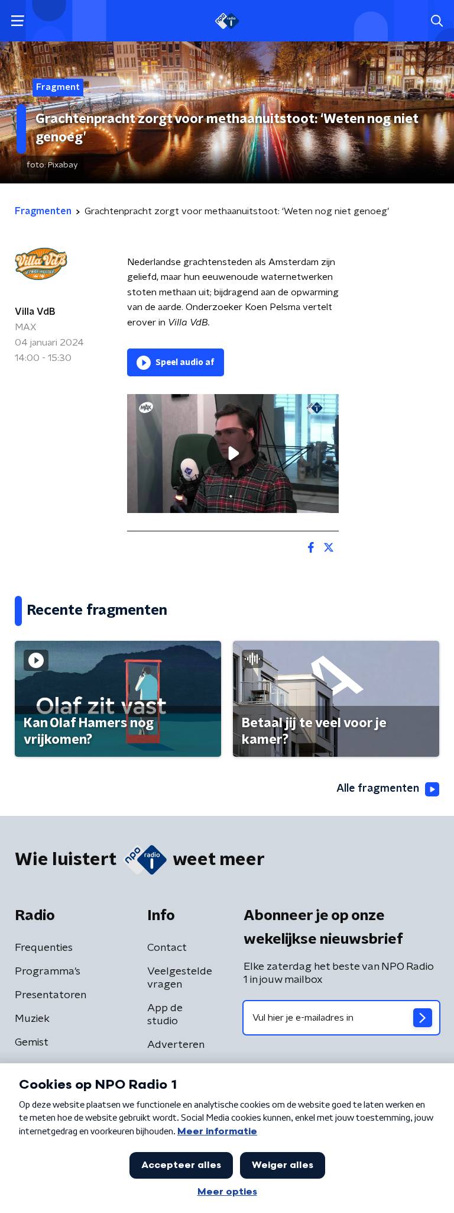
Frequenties (44, 948)
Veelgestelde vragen (179, 978)
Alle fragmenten (377, 788)
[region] (233, 453)
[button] (17, 21)
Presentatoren (50, 995)
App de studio (165, 1015)
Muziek (32, 1019)
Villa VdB (35, 312)
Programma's (47, 971)
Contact (167, 948)
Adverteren (176, 1045)
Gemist (31, 1042)
